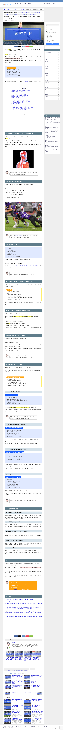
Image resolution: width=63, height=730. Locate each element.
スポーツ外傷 (34, 12)
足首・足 (52, 94)
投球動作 (52, 68)
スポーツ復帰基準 (52, 52)
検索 (52, 43)
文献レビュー (52, 75)
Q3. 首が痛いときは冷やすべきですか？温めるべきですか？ (24, 107)
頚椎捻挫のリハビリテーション (17, 97)
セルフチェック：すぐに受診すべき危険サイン (20, 94)
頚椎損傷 (6, 14)
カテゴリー (47, 27)
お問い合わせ (17, 3)
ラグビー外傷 (11, 14)
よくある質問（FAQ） (15, 103)
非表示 (24, 88)
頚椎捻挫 (16, 14)
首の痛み (38, 12)
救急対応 (52, 73)
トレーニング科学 (52, 54)
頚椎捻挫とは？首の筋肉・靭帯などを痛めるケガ (20, 90)
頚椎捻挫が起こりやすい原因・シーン (18, 91)
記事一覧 (41, 3)
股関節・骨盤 (52, 82)
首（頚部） (15, 12)
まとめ (13, 110)
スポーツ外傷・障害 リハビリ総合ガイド (50, 3)
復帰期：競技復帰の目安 (18, 102)
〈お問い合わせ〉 (14, 589)
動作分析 (52, 61)
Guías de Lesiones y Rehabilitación (8, 727)
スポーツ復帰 (21, 12)
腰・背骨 (52, 87)
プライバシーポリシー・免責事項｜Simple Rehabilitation (29, 3)
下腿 (52, 59)
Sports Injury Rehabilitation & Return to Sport (47, 726)
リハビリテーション (27, 12)
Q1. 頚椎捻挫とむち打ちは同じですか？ (20, 104)
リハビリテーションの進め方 (8, 12)
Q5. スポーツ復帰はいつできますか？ (20, 109)
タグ (46, 31)
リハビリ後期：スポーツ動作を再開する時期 (21, 101)
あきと (42, 20)
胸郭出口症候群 (35, 265)
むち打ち (20, 14)
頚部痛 (24, 14)
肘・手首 (52, 80)
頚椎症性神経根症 (27, 265)
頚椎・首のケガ (26, 81)
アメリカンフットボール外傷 (31, 14)
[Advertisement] (14, 123)
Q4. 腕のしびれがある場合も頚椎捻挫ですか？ (22, 108)
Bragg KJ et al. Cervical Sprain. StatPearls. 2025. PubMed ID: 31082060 (20, 599)
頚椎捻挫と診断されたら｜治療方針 (18, 96)
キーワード (47, 23)
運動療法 (52, 96)
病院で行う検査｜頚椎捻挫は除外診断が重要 (19, 95)
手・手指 (52, 66)
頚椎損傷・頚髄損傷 (18, 235)
